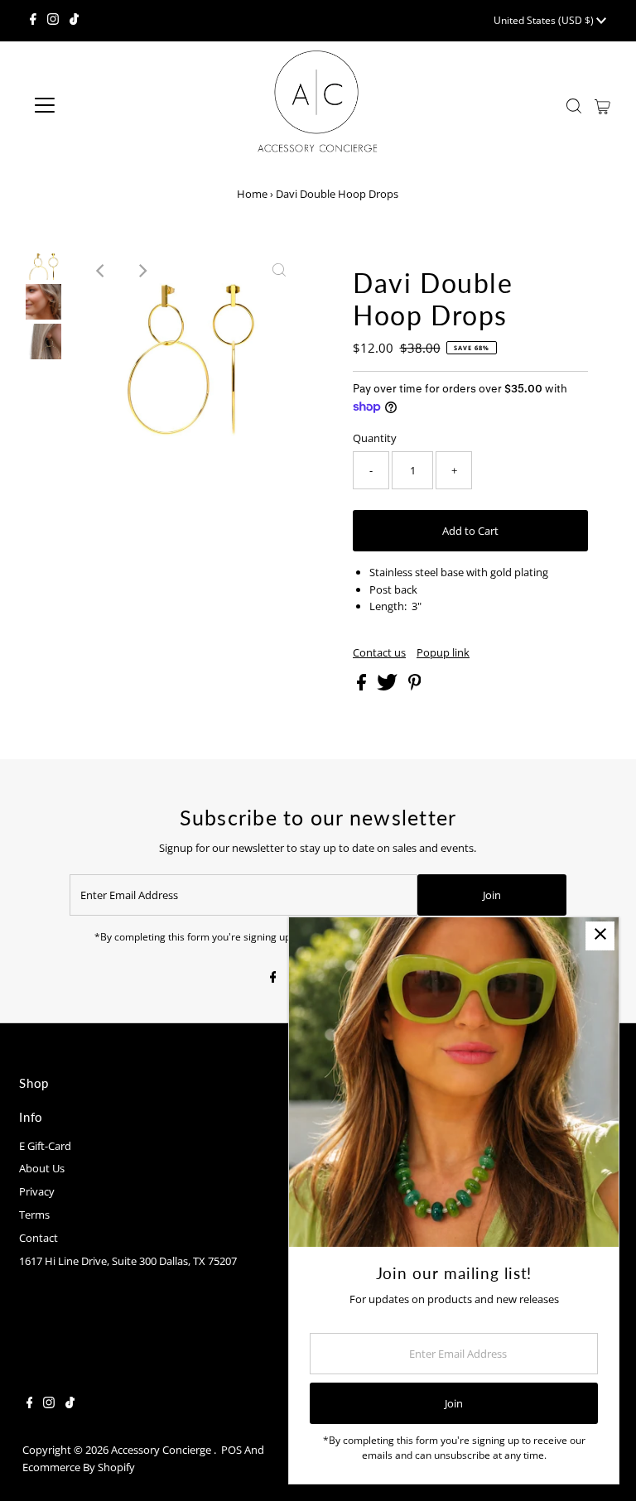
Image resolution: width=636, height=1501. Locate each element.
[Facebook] (33, 21)
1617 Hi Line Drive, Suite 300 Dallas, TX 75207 (128, 1260)
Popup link (443, 652)
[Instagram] (53, 21)
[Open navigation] (93, 105)
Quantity (375, 438)
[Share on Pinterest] (415, 686)
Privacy (37, 1191)
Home (252, 193)
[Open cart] (602, 105)
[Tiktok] (74, 21)
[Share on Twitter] (388, 686)
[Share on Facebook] (363, 686)
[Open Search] (573, 106)
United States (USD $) (545, 20)
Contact (38, 1237)
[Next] (141, 271)
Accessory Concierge (162, 1449)
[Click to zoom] (279, 271)
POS (231, 1449)
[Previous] (101, 271)
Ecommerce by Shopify (78, 1467)
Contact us (379, 652)
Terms (34, 1214)
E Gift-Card (45, 1145)
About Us (42, 1168)
